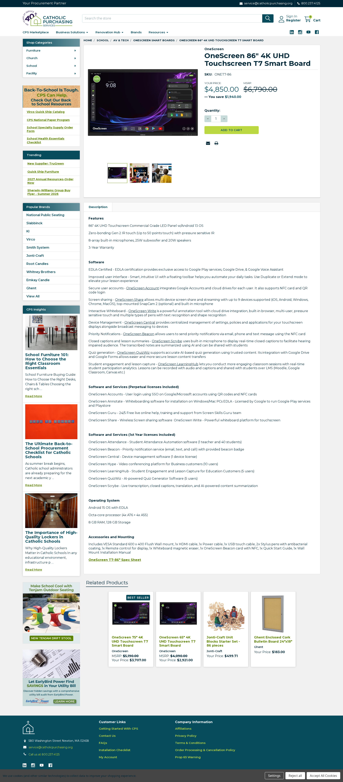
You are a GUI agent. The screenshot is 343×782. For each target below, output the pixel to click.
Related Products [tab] (107, 583)
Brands (136, 32)
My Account (108, 757)
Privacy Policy (186, 736)
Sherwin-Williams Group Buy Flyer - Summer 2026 (48, 192)
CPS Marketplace (36, 32)
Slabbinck (34, 223)
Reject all (295, 775)
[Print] (216, 143)
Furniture (33, 50)
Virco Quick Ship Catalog (46, 112)
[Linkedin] (291, 32)
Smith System (37, 247)
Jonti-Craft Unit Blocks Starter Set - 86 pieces (223, 641)
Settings (274, 775)
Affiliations (183, 728)
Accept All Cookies (323, 775)
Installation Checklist (114, 750)
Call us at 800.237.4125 (44, 754)
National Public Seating (45, 215)
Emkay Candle (38, 280)
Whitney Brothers (41, 272)
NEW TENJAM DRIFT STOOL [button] (51, 638)
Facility (31, 73)
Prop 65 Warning (188, 757)
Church (32, 58)
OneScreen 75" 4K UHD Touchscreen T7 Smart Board (130, 641)
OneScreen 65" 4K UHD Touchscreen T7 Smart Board (177, 641)
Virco (30, 239)
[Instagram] (300, 32)
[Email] (208, 143)
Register (293, 20)
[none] (143, 104)
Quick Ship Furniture (43, 171)
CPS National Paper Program (48, 120)
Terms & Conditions (190, 743)
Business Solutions (70, 32)
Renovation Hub (107, 32)
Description (98, 207)
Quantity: (212, 110)
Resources (157, 32)
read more (33, 396)
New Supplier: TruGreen (45, 163)
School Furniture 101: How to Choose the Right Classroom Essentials (46, 361)
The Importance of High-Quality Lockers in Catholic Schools (51, 537)
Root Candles (37, 264)
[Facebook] (316, 32)
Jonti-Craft (35, 256)
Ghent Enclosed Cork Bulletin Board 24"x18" (273, 639)
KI (28, 231)
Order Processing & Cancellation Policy (205, 750)
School (31, 66)
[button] (51, 678)
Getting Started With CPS (118, 728)
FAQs (103, 743)
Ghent (31, 288)
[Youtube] (308, 32)
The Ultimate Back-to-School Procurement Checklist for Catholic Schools (48, 450)
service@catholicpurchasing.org (51, 747)
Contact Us (107, 736)
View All (33, 296)
